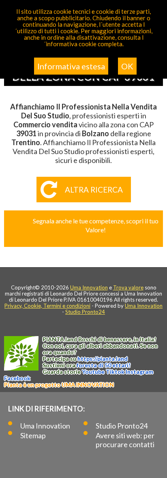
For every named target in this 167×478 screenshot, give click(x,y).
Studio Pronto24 (85, 312)
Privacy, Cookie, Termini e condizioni (47, 305)
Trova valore (128, 287)
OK (127, 66)
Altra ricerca (94, 189)
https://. (102, 358)
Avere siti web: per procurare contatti (125, 440)
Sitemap (33, 435)
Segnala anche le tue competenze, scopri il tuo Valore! (95, 225)
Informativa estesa (71, 66)
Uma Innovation (89, 287)
